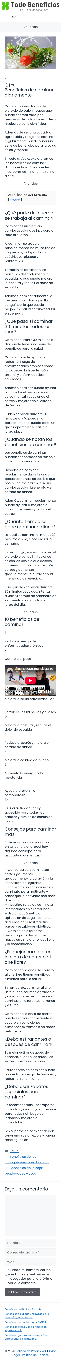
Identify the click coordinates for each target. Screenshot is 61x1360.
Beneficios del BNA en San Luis (23, 1309)
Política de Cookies (35, 1355)
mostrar (15, 199)
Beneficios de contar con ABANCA (25, 1322)
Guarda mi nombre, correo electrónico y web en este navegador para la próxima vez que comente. (30, 1276)
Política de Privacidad (31, 1351)
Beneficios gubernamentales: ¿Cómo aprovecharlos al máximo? (27, 1336)
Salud (14, 1151)
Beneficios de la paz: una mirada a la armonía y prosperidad (27, 1315)
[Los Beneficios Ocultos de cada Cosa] (30, 6)
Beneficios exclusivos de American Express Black (26, 1328)
